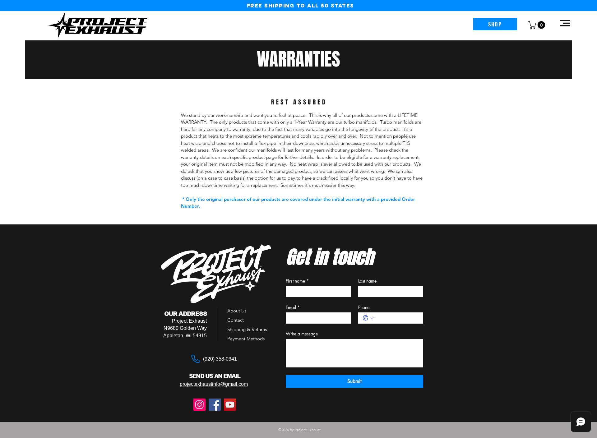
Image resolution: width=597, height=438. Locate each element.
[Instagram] (199, 405)
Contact (235, 320)
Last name (367, 281)
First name (297, 281)
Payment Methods (246, 339)
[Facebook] (215, 405)
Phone (363, 307)
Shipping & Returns (247, 329)
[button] (537, 25)
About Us (236, 311)
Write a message (302, 333)
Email (293, 307)
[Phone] (195, 359)
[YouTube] (230, 405)
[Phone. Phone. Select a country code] (368, 318)
